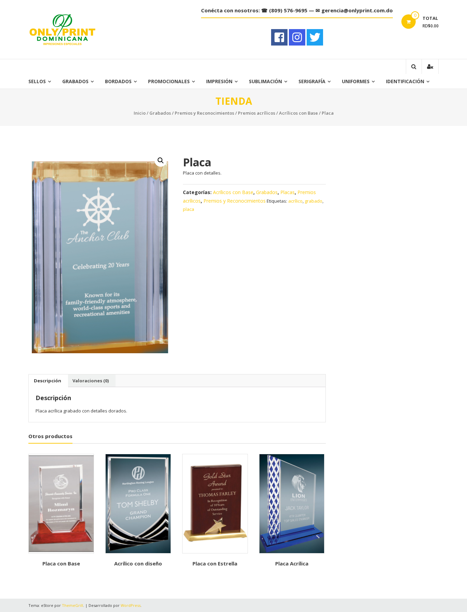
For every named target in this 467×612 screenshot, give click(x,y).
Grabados (75, 81)
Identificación (405, 81)
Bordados (118, 81)
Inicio (140, 113)
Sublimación (265, 81)
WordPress (131, 605)
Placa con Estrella (214, 563)
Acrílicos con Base (298, 113)
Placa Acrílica (291, 563)
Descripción (47, 381)
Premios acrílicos (256, 113)
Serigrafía (311, 81)
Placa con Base (61, 563)
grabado (313, 201)
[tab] (47, 380)
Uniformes (356, 81)
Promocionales (169, 81)
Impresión (219, 81)
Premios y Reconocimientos (204, 113)
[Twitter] (315, 37)
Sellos (37, 81)
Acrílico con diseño (138, 563)
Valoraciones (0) (90, 381)
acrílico (295, 201)
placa (188, 209)
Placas (287, 192)
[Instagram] (297, 37)
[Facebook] (279, 37)
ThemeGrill (72, 605)
